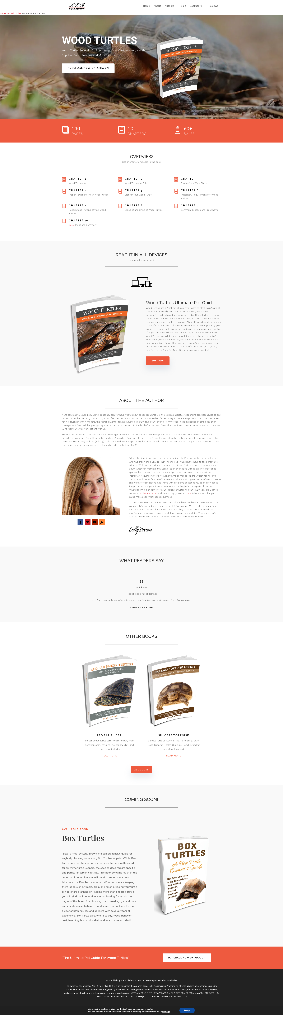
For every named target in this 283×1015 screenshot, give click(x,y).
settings (166, 1011)
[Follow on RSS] (102, 522)
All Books (141, 769)
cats (189, 493)
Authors (169, 6)
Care (71, 225)
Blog (183, 6)
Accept (187, 1010)
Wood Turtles (14, 13)
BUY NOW (158, 360)
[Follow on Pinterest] (88, 522)
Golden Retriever (148, 493)
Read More (109, 755)
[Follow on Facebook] (80, 522)
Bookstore (196, 6)
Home (146, 6)
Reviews (213, 6)
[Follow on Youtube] (95, 522)
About (157, 6)
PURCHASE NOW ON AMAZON (88, 68)
